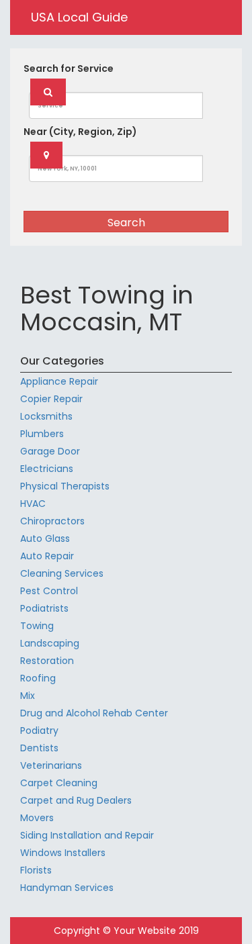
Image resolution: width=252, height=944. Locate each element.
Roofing (38, 678)
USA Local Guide (79, 17)
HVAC (33, 503)
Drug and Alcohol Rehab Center (94, 713)
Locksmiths (46, 416)
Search (126, 222)
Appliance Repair (59, 381)
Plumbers (42, 433)
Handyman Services (67, 887)
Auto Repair (47, 556)
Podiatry (39, 730)
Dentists (39, 748)
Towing (37, 625)
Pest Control (49, 591)
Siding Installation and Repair (87, 835)
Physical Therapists (65, 486)
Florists (36, 870)
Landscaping (49, 643)
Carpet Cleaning (58, 783)
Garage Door (50, 451)
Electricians (46, 468)
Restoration (47, 660)
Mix (27, 695)
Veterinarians (51, 765)
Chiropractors (52, 521)
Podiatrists (44, 608)
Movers (37, 817)
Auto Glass (45, 538)
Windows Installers (63, 852)
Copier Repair (51, 399)
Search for (69, 68)
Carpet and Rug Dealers (76, 800)
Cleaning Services (61, 573)
